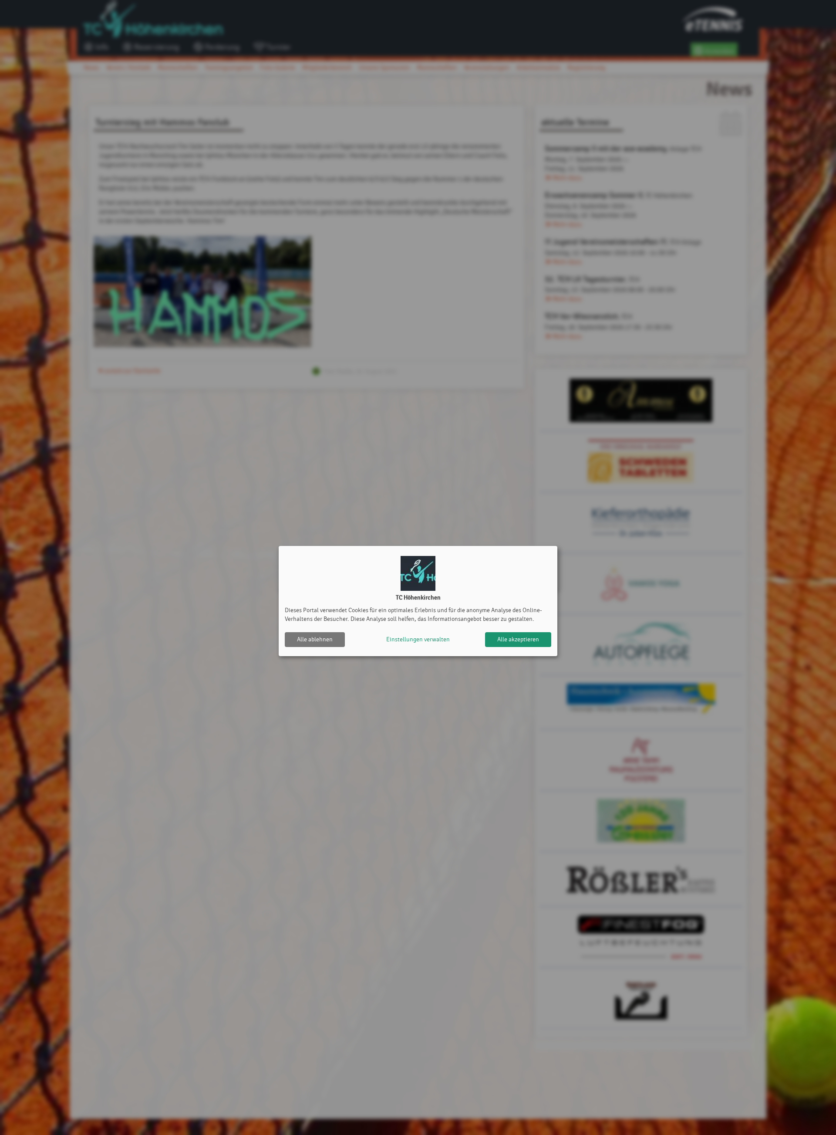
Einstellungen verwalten (418, 639)
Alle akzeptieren (518, 639)
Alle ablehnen (315, 639)
